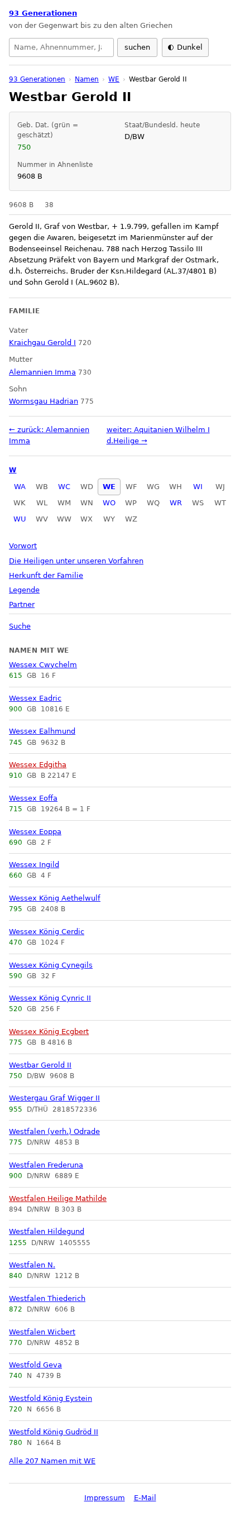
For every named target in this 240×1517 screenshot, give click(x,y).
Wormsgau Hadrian (43, 401)
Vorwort (23, 546)
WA (20, 486)
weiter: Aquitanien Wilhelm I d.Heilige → (158, 435)
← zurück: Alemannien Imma (49, 435)
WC (64, 486)
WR (176, 503)
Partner (22, 604)
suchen (137, 47)
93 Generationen (43, 13)
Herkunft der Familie (46, 575)
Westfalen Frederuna (46, 1165)
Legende (24, 590)
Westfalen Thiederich (47, 1298)
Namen (87, 79)
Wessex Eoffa (33, 798)
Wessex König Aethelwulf (54, 898)
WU (19, 519)
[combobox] (61, 47)
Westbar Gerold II (40, 1065)
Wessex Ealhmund (42, 731)
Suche (20, 626)
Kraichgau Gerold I (42, 342)
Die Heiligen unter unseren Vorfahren (76, 561)
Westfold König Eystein (50, 1398)
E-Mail (145, 1498)
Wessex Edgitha (37, 764)
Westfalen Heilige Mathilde (58, 1198)
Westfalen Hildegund (46, 1231)
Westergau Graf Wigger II (54, 1098)
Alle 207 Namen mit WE (52, 1461)
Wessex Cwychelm (43, 665)
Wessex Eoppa (35, 831)
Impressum (104, 1498)
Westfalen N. (32, 1265)
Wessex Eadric (35, 698)
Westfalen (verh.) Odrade (54, 1131)
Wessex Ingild (34, 864)
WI (198, 486)
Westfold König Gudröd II (53, 1432)
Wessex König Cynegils (51, 965)
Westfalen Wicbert (42, 1332)
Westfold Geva (35, 1365)
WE (109, 486)
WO (109, 503)
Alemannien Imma (42, 372)
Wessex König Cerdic (46, 931)
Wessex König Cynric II (50, 998)
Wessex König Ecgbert (49, 1031)
